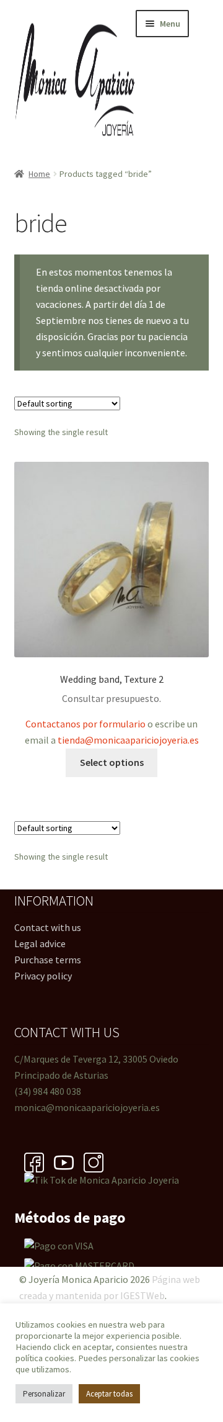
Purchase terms (47, 959)
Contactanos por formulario (85, 724)
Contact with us (47, 927)
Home (39, 173)
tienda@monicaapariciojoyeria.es (128, 740)
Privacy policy (43, 976)
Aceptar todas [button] (109, 1393)
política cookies (44, 1358)
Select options (112, 762)
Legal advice (40, 943)
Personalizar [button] (44, 1393)
